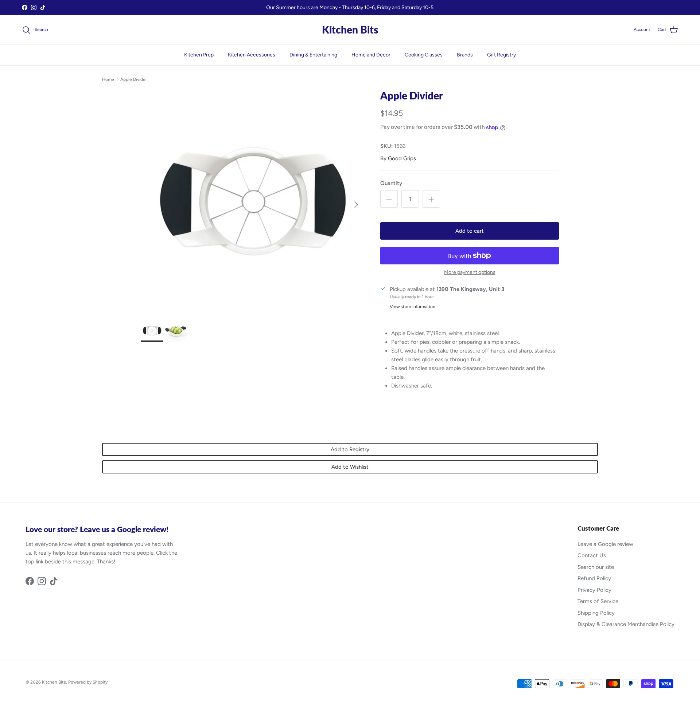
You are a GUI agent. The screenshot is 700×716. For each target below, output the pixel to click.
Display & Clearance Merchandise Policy (626, 624)
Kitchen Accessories (251, 55)
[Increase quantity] (431, 199)
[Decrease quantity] (389, 199)
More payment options (469, 272)
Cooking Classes (424, 55)
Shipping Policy (596, 613)
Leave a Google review (605, 544)
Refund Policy (594, 578)
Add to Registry (350, 449)
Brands (465, 55)
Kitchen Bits (54, 682)
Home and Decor (370, 55)
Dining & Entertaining (313, 55)
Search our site (596, 567)
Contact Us (592, 555)
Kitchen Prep (199, 55)
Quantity (391, 183)
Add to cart (469, 231)
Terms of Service (598, 601)
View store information (412, 306)
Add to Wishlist (350, 467)
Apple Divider (133, 79)
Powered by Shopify (88, 682)
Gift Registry (501, 55)
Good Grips (402, 158)
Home (108, 79)
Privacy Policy (594, 590)
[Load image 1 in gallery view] (252, 201)
